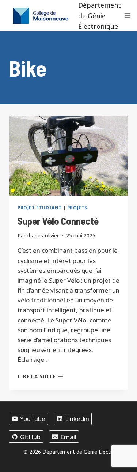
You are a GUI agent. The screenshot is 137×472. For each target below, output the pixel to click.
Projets (77, 207)
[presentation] (68, 156)
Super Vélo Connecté (58, 221)
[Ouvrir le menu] (127, 16)
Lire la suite (40, 376)
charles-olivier (43, 235)
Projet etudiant (40, 207)
